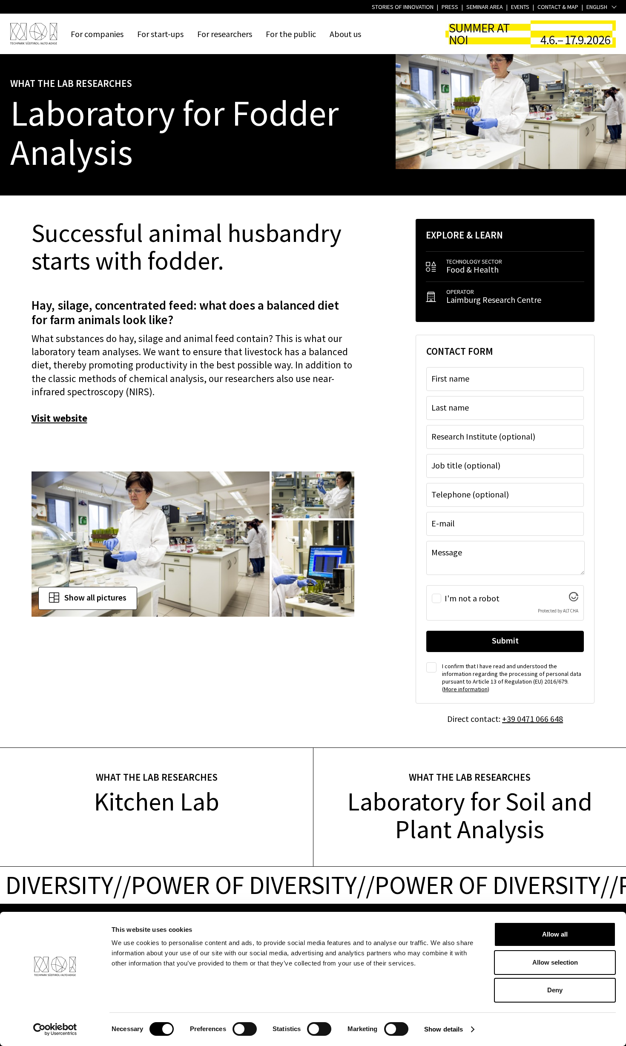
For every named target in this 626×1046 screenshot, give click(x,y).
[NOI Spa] (33, 33)
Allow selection (555, 962)
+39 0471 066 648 (532, 718)
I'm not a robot (472, 598)
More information (466, 689)
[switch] (245, 1029)
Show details (443, 1029)
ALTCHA (570, 611)
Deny (555, 990)
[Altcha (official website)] (573, 598)
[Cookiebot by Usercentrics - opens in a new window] (55, 1029)
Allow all (555, 934)
